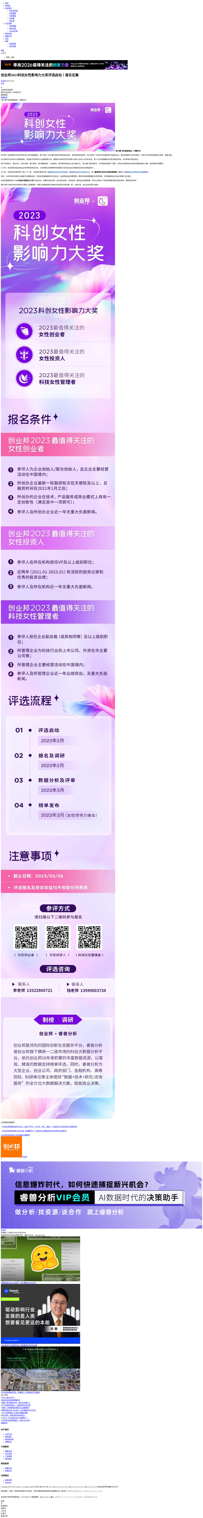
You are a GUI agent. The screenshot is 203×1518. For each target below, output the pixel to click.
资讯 (6, 3)
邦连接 (7, 6)
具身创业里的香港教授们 (11, 1400)
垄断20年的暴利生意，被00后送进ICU (16, 1403)
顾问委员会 (9, 1439)
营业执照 (79, 1497)
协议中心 (8, 1482)
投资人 (13, 1135)
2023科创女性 (6, 1135)
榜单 (6, 41)
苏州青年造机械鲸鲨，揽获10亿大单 (16, 1420)
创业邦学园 (13, 11)
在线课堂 (12, 13)
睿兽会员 (8, 1451)
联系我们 (8, 1437)
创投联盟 (12, 26)
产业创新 (8, 23)
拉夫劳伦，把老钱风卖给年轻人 (13, 1415)
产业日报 (8, 1454)
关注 (2, 83)
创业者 (18, 1135)
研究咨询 (8, 34)
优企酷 (11, 18)
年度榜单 (12, 44)
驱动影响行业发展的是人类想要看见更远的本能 (19, 1345)
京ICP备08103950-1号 (57, 1487)
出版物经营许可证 (90, 1497)
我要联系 (4, 97)
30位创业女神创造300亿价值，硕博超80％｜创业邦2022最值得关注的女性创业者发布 (34, 1131)
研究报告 (8, 1459)
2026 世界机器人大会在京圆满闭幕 (14, 1413)
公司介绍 (8, 1434)
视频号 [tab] (3, 1508)
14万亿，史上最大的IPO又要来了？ (15, 1418)
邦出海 (11, 21)
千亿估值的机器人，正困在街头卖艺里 (16, 1405)
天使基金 (12, 16)
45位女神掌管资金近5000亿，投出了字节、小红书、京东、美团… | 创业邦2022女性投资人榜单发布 (39, 1127)
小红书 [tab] (3, 1511)
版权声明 (8, 1480)
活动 (6, 39)
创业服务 (8, 8)
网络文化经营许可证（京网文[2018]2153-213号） (85, 1491)
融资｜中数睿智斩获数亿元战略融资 (15, 1408)
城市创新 (12, 28)
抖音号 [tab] (3, 1513)
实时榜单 (12, 46)
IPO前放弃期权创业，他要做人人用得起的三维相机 (21, 1392)
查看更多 (4, 1423)
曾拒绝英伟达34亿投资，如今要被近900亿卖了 (19, 1283)
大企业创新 (13, 31)
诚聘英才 (8, 1442)
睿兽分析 (8, 36)
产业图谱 (8, 1456)
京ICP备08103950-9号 (72, 1487)
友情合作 (8, 1471)
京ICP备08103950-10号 (88, 1487)
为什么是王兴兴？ (8, 1398)
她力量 (23, 1135)
